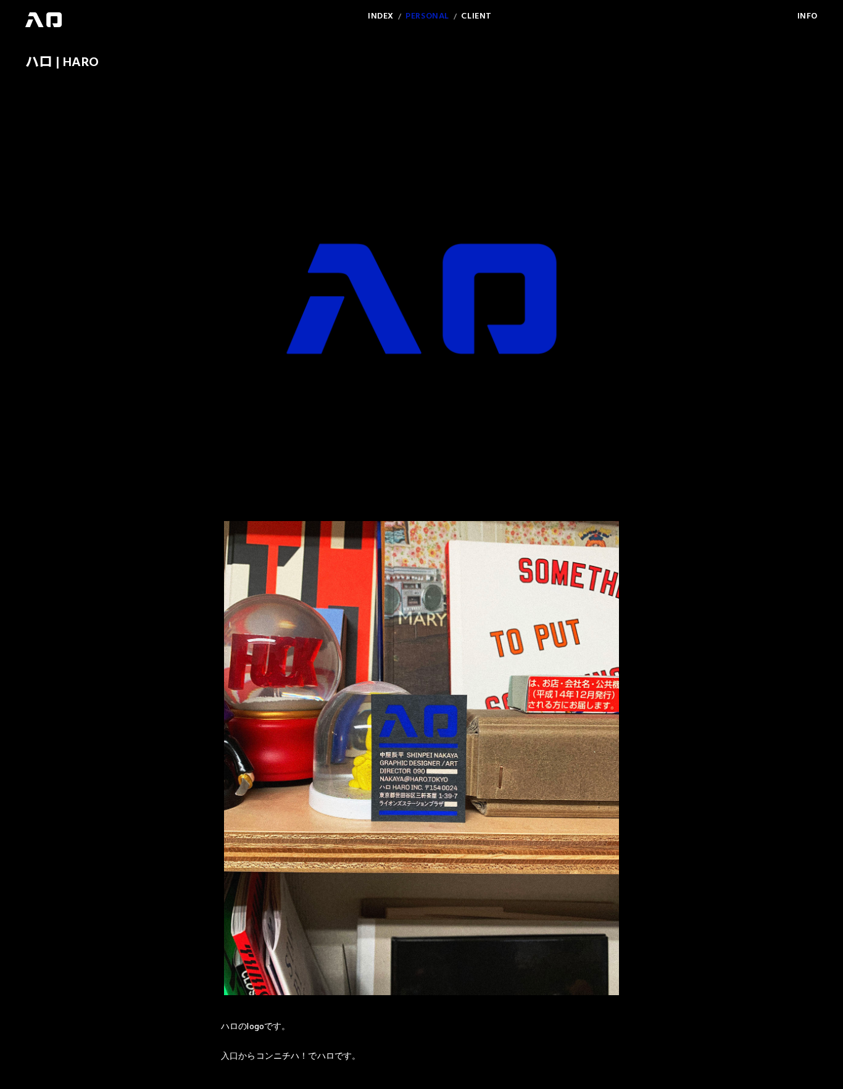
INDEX (381, 16)
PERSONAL (427, 16)
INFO (807, 16)
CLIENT (476, 16)
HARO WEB (43, 19)
